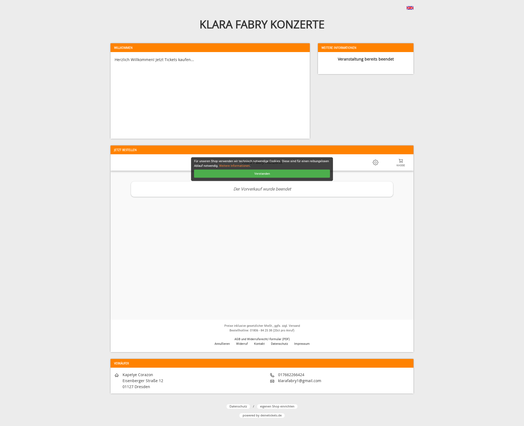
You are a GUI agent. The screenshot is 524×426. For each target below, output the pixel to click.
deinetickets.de (271, 415)
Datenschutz (238, 406)
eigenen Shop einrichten (277, 406)
